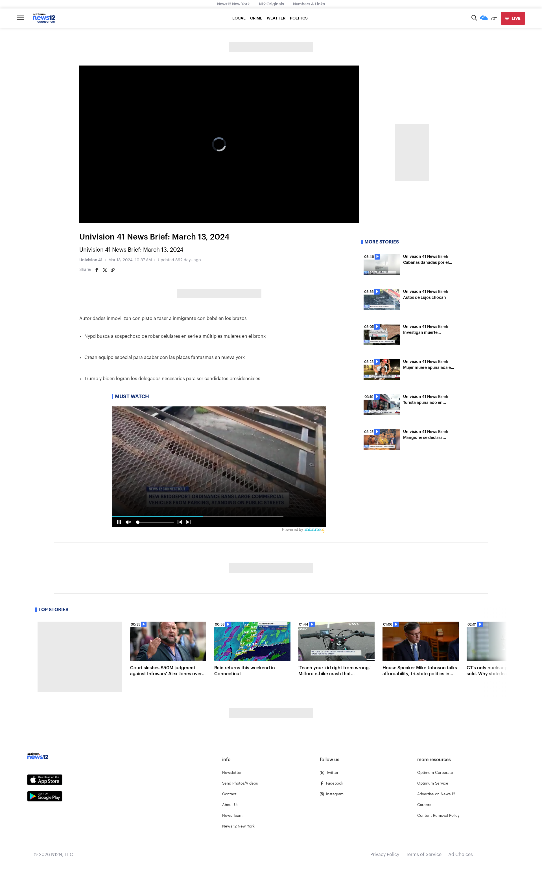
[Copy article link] (112, 270)
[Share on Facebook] (97, 270)
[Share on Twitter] (104, 270)
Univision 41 (90, 260)
